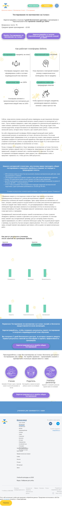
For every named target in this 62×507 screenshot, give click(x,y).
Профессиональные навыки (23, 453)
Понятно (6, 503)
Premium (46, 5)
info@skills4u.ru (56, 430)
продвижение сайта (56, 489)
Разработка (58, 488)
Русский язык (22, 426)
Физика (20, 428)
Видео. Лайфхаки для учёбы (25, 480)
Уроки (18, 467)
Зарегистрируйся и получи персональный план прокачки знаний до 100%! (43, 36)
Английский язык (23, 444)
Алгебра (21, 432)
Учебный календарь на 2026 (25, 477)
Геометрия (21, 436)
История (21, 440)
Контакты (41, 488)
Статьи (47, 488)
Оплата (18, 459)
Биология (21, 438)
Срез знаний (22, 422)
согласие (6, 499)
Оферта (36, 488)
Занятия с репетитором (22, 448)
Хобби (18, 456)
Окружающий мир (23, 430)
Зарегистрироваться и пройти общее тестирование (31, 346)
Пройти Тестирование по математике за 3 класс (13, 36)
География (21, 446)
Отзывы (19, 462)
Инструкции (19, 465)
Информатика (22, 442)
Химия (20, 434)
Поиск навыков (33, 5)
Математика (22, 424)
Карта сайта (59, 493)
